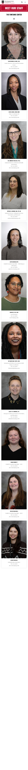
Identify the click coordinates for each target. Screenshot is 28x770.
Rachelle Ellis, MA (14, 312)
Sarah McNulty (14, 462)
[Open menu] (25, 2)
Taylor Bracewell (14, 511)
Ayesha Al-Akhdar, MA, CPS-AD (14, 211)
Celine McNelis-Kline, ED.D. (14, 61)
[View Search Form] (22, 2)
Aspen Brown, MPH (14, 262)
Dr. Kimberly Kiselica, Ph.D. (14, 160)
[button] (14, 19)
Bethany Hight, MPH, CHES (14, 361)
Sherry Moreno (14, 560)
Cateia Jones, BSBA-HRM (14, 112)
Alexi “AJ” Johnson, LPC (14, 411)
